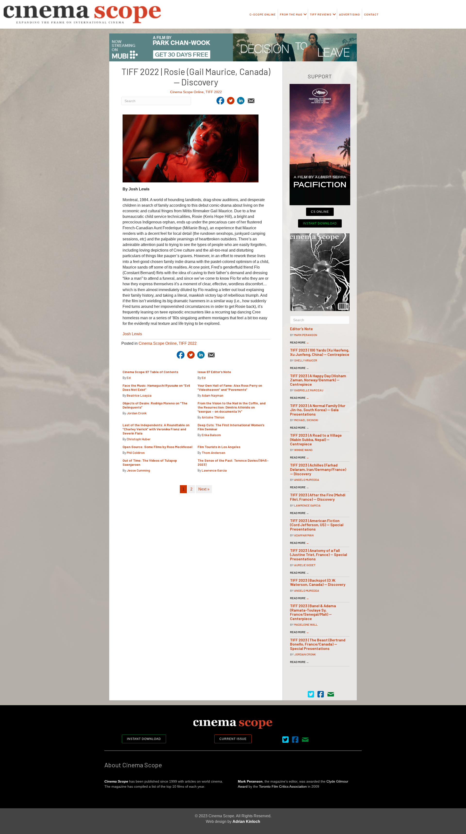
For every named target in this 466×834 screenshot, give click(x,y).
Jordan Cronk (137, 413)
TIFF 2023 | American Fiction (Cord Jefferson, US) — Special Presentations (316, 524)
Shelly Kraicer (305, 360)
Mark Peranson (305, 334)
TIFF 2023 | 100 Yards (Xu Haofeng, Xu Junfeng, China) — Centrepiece (319, 352)
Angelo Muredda (306, 479)
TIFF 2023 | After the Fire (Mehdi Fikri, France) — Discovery (317, 496)
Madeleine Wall (306, 624)
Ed (129, 378)
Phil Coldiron (136, 452)
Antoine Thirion (213, 417)
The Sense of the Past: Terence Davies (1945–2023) (233, 462)
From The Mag (291, 14)
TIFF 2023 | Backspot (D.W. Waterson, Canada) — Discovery (317, 582)
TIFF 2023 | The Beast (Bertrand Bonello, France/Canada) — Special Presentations (317, 644)
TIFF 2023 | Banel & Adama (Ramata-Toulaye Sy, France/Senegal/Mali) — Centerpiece (313, 612)
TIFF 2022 (214, 92)
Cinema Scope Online (187, 92)
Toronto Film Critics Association (283, 786)
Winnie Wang (303, 449)
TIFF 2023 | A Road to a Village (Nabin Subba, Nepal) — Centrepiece (316, 439)
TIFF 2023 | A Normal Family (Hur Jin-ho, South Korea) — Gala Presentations (317, 409)
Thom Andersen (213, 452)
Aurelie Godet (305, 565)
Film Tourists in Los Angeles (219, 447)
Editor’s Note (301, 328)
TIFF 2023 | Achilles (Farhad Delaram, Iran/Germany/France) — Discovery (318, 469)
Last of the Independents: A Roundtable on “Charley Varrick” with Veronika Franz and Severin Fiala (156, 429)
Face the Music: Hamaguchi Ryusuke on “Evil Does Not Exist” (156, 387)
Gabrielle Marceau (308, 390)
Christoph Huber (138, 439)
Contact (371, 14)
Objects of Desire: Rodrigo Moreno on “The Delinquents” (155, 405)
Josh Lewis (132, 334)
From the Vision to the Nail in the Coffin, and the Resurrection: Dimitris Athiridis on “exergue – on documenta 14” (232, 407)
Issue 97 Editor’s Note (214, 372)
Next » (203, 489)
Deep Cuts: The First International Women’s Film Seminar (231, 427)
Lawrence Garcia (214, 470)
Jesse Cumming (138, 470)
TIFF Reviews (321, 14)
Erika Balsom (211, 435)
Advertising (349, 14)
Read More (299, 342)
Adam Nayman (212, 395)
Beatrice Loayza (139, 395)
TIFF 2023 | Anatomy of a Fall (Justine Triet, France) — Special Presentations (318, 554)
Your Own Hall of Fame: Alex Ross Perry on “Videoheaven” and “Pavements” (230, 387)
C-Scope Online (263, 14)
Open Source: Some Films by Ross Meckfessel (157, 447)
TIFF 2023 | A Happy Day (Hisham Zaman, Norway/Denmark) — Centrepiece (318, 379)
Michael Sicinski (306, 420)
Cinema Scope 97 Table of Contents (150, 372)
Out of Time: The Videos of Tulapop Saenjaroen (150, 462)
